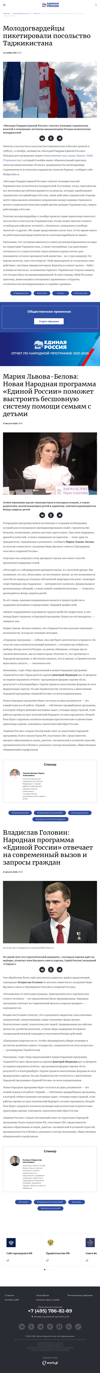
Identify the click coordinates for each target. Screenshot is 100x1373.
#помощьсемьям (79, 813)
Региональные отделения (80, 1295)
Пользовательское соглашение (50, 1343)
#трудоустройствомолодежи (50, 819)
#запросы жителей (50, 1208)
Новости (37, 13)
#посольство (80, 293)
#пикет (60, 293)
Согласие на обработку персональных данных (50, 1350)
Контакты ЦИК (12, 1300)
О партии (9, 1295)
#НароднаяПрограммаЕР (50, 813)
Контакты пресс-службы (48, 1300)
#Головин (23, 1202)
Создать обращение (49, 321)
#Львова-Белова (20, 813)
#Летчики (42, 293)
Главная (6, 13)
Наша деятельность (21, 13)
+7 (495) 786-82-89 (50, 1311)
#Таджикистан (21, 293)
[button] (44, 1269)
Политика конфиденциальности (50, 1345)
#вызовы (76, 1202)
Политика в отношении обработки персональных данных (50, 1347)
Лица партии (42, 1295)
